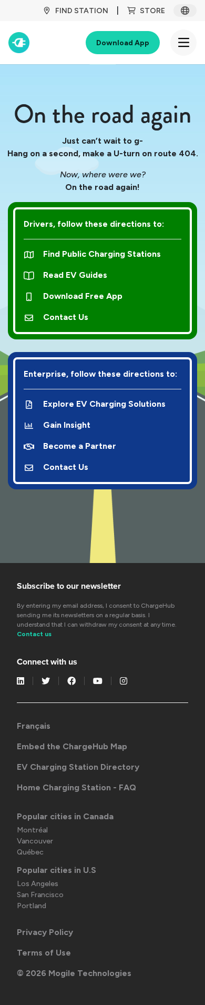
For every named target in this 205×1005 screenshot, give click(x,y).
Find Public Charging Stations (102, 254)
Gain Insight (66, 425)
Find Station (81, 10)
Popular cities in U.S (56, 870)
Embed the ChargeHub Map (72, 746)
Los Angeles (37, 883)
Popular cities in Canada (65, 816)
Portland (31, 905)
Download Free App (82, 296)
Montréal (32, 830)
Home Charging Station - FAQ (76, 787)
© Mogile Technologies (74, 973)
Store (152, 10)
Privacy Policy (45, 932)
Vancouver (35, 841)
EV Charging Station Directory (78, 767)
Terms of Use (44, 953)
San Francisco (40, 894)
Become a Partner (79, 446)
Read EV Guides (75, 275)
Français (33, 726)
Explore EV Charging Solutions (104, 404)
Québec (30, 852)
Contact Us (65, 317)
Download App (122, 42)
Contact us (34, 634)
